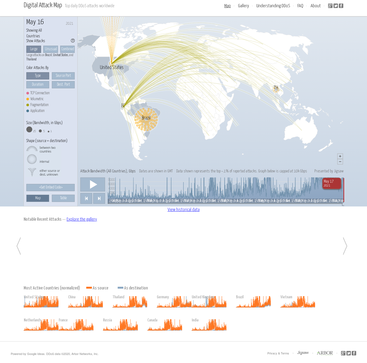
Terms (285, 353)
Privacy (272, 353)
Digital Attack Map (43, 5)
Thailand (31, 59)
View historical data (184, 210)
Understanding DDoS (273, 6)
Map (227, 6)
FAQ (300, 6)
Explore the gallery (82, 219)
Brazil (48, 55)
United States (60, 55)
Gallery (243, 6)
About (316, 6)
